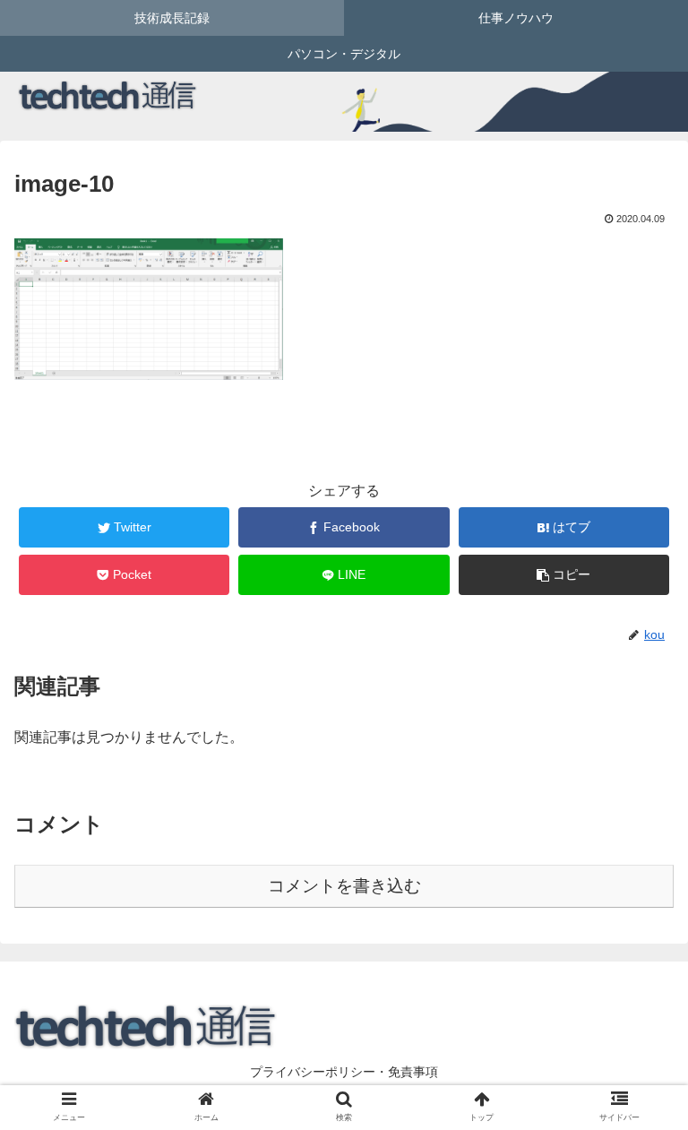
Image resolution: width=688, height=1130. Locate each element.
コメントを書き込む (344, 885)
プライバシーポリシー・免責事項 (344, 1072)
